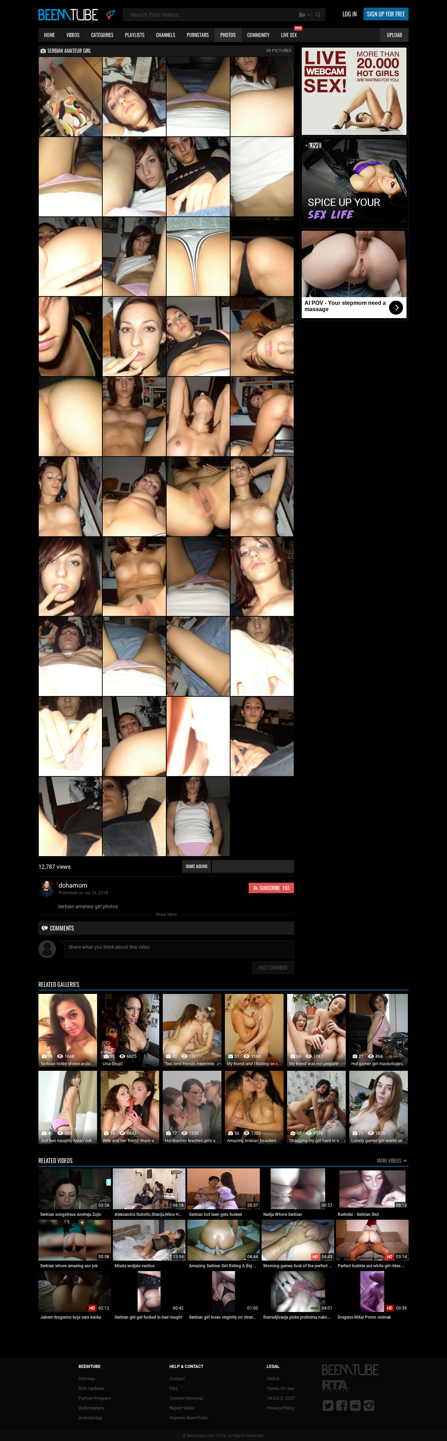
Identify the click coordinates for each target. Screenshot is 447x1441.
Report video (182, 1408)
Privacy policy (280, 1408)
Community (258, 34)
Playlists (135, 34)
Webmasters (91, 1408)
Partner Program (95, 1398)
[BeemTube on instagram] (369, 1405)
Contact (177, 1378)
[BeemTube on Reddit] (355, 1405)
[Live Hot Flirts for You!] (354, 133)
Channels (165, 34)
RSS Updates (91, 1388)
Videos (73, 34)
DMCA (273, 1378)
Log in (350, 14)
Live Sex (291, 33)
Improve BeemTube (188, 1417)
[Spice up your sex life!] (354, 225)
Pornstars (198, 34)
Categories (102, 34)
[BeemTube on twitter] (328, 1405)
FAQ (173, 1388)
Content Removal (186, 1398)
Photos (228, 34)
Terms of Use (280, 1388)
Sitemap (87, 1378)
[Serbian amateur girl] (70, 97)
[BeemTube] (69, 14)
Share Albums (196, 866)
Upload (394, 34)
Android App (90, 1417)
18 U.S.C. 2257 (281, 1398)
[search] (319, 15)
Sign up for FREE (386, 14)
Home (49, 34)
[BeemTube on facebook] (341, 1405)
